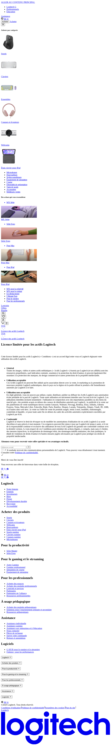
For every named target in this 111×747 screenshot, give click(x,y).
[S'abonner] (29, 447)
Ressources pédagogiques (17, 612)
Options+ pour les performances (20, 652)
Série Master (11, 551)
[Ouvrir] (7, 323)
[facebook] (7, 469)
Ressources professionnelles (18, 596)
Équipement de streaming (17, 572)
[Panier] (3, 323)
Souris (9, 517)
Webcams (10, 525)
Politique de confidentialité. (26, 452)
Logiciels (5, 305)
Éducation (10, 12)
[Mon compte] (3, 320)
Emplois (10, 491)
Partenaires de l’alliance (16, 593)
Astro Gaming (12, 565)
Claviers (10, 520)
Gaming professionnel (15, 567)
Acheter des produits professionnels (21, 586)
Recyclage (10, 504)
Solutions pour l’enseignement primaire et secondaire (29, 610)
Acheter (5, 22)
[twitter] (5, 469)
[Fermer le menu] (3, 24)
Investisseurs (11, 494)
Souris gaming (12, 532)
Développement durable (16, 501)
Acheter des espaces (15, 583)
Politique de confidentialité (32, 708)
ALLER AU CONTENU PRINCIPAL (18, 2)
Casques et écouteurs (15, 522)
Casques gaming (13, 537)
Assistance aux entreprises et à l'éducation (24, 628)
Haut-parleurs (12, 527)
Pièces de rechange (14, 633)
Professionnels (12, 9)
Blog (8, 496)
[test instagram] (2, 469)
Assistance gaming (14, 626)
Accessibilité (11, 506)
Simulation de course (15, 570)
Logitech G (11, 7)
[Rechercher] (3, 313)
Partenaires (11, 591)
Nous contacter (12, 631)
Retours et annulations (15, 638)
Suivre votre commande (16, 635)
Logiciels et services (15, 588)
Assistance (5, 16)
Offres (3, 308)
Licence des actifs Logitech (12, 331)
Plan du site (70, 708)
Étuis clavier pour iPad (16, 530)
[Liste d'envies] (3, 317)
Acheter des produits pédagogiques (21, 607)
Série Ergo (11, 553)
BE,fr (6, 19)
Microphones (12, 539)
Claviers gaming (13, 534)
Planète (4, 310)
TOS (3, 326)
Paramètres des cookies (55, 708)
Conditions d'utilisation (11, 708)
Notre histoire (12, 489)
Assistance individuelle (16, 623)
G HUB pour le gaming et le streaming (23, 649)
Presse (9, 499)
